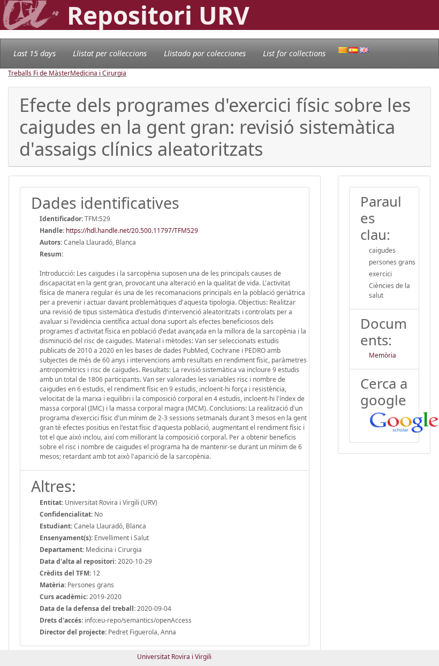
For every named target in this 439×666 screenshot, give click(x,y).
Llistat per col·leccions (110, 53)
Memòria (382, 355)
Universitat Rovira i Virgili (174, 656)
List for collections (294, 53)
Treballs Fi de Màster (39, 73)
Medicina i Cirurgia (98, 73)
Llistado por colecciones (205, 53)
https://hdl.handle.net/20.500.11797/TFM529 (132, 230)
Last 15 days (34, 53)
